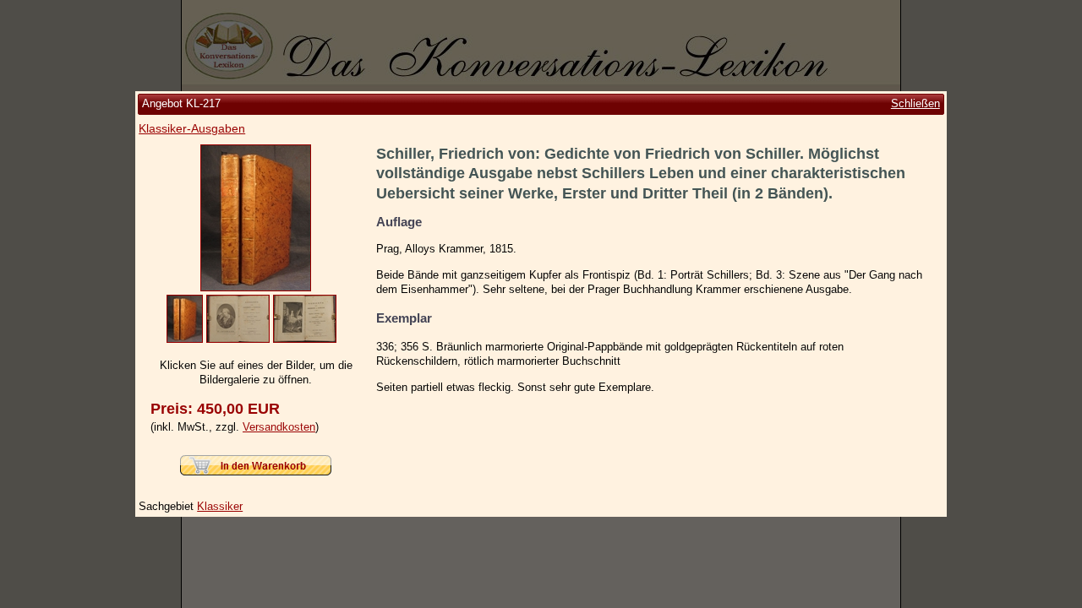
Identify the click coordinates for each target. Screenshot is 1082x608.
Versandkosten (279, 427)
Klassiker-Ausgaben (192, 128)
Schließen (915, 103)
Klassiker (220, 506)
